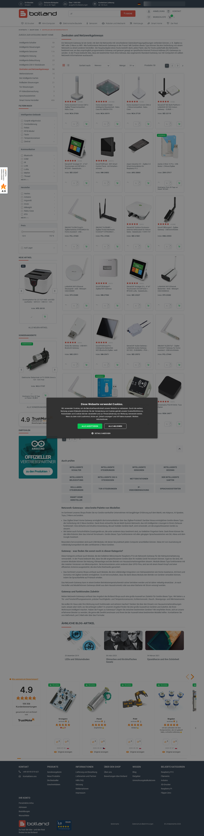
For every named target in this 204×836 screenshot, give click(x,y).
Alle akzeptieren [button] (90, 426)
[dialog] (102, 418)
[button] (102, 433)
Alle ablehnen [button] (115, 426)
